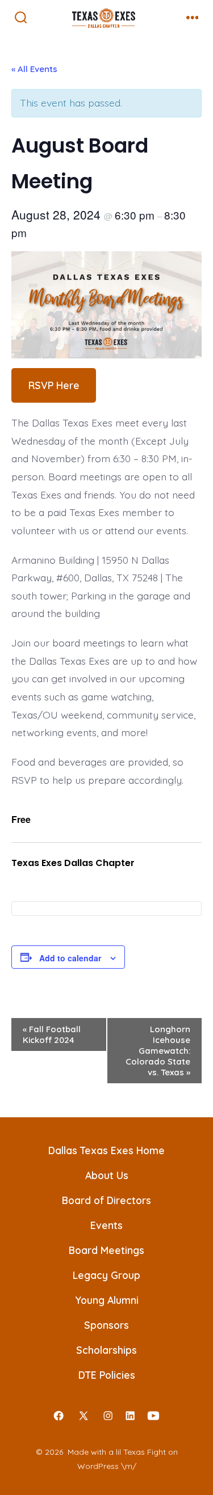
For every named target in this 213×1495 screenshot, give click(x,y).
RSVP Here (54, 385)
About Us (106, 1175)
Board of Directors (106, 1200)
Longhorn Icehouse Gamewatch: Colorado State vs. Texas (158, 1051)
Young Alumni (107, 1300)
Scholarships (106, 1350)
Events (106, 1225)
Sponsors (106, 1325)
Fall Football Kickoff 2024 (52, 1034)
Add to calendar (70, 958)
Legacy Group (106, 1275)
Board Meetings (106, 1250)
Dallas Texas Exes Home (106, 1150)
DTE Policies (106, 1375)
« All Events (34, 69)
